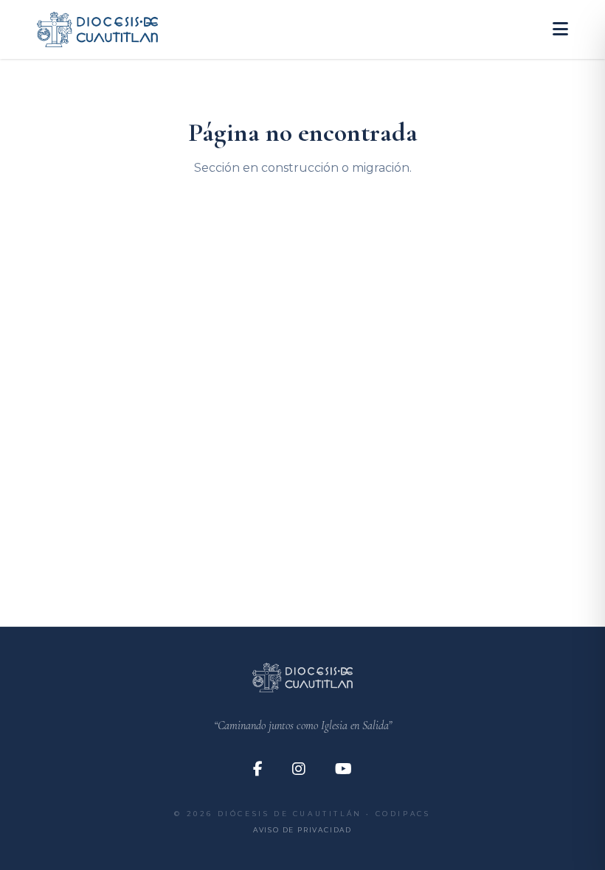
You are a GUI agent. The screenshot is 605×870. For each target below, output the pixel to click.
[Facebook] (258, 769)
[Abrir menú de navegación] (560, 29)
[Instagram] (298, 769)
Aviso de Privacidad (302, 830)
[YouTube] (343, 769)
